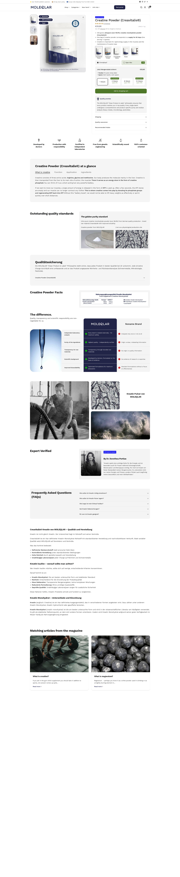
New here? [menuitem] (85, 7)
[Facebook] (140, 1)
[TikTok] (145, 1)
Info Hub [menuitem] (95, 7)
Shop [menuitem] (66, 7)
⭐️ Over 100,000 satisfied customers (40, 2)
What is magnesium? (103, 676)
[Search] (141, 7)
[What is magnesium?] (120, 654)
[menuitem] (40, 2)
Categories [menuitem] (75, 7)
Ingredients (86, 172)
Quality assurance (101, 122)
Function (58, 172)
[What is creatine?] (59, 654)
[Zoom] (83, 17)
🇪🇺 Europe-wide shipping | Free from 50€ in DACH (80, 2)
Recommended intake (102, 127)
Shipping (102, 29)
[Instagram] (142, 1)
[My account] (145, 7)
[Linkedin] (147, 1)
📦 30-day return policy (58, 2)
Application (71, 172)
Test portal (119, 7)
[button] (121, 23)
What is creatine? (41, 676)
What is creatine (42, 172)
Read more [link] (36, 686)
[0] (148, 7)
